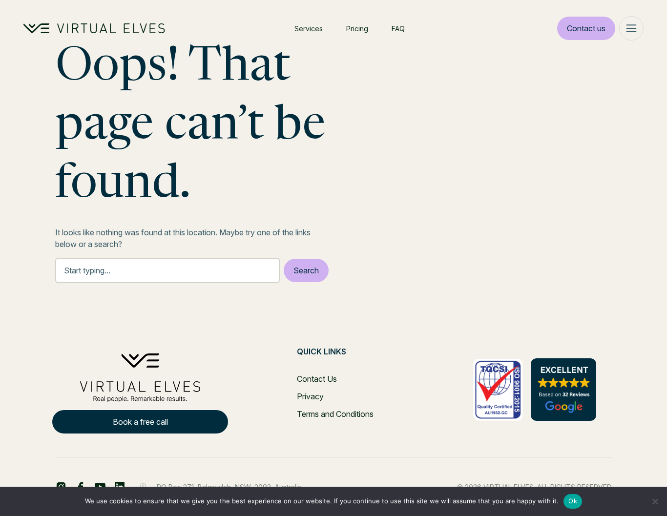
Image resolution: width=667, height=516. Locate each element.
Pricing (357, 28)
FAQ (398, 28)
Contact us (586, 28)
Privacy (310, 396)
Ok (572, 501)
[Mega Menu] (631, 28)
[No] (655, 501)
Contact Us (317, 379)
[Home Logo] (94, 28)
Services (308, 28)
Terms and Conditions (335, 414)
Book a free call (140, 422)
